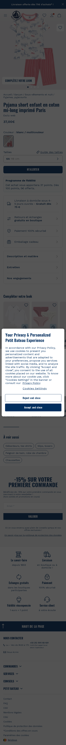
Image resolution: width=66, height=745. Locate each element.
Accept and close (33, 407)
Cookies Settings (35, 388)
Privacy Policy (31, 383)
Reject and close (31, 398)
